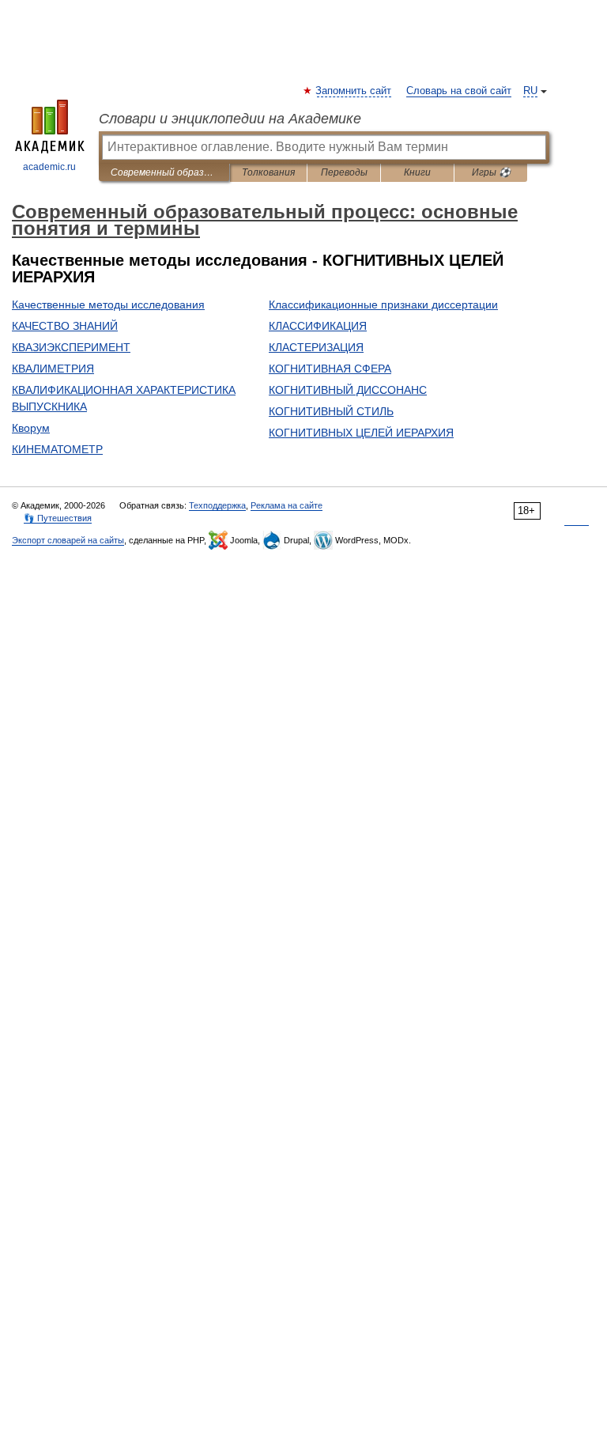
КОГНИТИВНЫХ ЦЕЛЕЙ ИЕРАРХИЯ (361, 432)
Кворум (31, 428)
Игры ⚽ (491, 172)
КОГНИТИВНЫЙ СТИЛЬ (331, 411)
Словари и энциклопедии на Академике (230, 119)
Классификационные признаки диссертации (383, 304)
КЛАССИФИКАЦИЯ (318, 326)
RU (530, 90)
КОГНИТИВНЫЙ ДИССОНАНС (348, 390)
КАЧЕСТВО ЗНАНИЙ (65, 326)
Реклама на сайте (286, 505)
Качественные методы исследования (108, 304)
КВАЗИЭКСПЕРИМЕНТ (71, 347)
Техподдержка (217, 505)
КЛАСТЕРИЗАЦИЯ (316, 347)
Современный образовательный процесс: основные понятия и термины (164, 172)
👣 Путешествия (58, 518)
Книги (417, 172)
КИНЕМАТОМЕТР (57, 449)
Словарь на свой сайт (458, 90)
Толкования (268, 172)
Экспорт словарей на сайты (68, 540)
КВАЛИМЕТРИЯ (53, 368)
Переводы (344, 172)
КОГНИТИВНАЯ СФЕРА (330, 368)
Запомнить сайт (354, 90)
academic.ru (49, 166)
